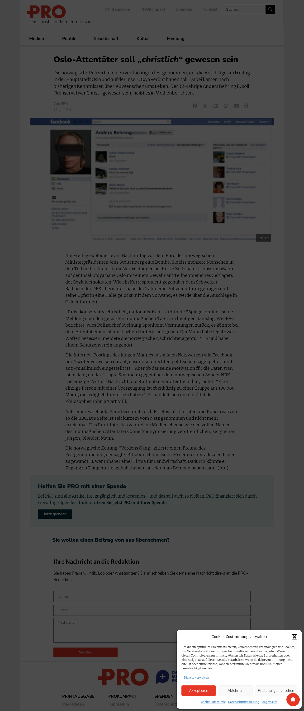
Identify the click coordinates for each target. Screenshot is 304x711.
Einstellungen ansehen (276, 690)
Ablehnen (235, 690)
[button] (294, 636)
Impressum (270, 702)
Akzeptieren (198, 690)
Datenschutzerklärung (243, 702)
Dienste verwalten (196, 677)
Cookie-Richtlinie (213, 702)
